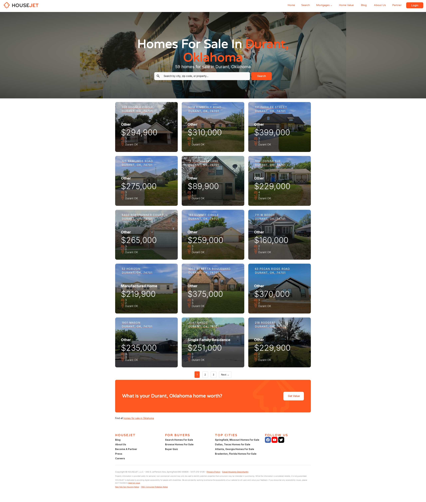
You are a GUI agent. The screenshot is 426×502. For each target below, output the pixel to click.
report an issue (134, 483)
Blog (364, 5)
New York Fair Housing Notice (127, 487)
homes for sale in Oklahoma (138, 418)
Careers (120, 458)
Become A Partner (126, 449)
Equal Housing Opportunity (235, 472)
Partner (397, 5)
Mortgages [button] (323, 5)
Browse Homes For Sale (179, 444)
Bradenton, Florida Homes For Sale (235, 453)
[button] (414, 5)
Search (305, 5)
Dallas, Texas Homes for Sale (232, 444)
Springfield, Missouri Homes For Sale (237, 439)
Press (118, 453)
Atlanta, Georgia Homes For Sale (234, 449)
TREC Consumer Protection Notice (154, 487)
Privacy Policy (213, 472)
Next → (225, 374)
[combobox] (205, 76)
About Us (380, 5)
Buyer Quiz (171, 449)
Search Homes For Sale (179, 439)
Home (291, 5)
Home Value (346, 5)
